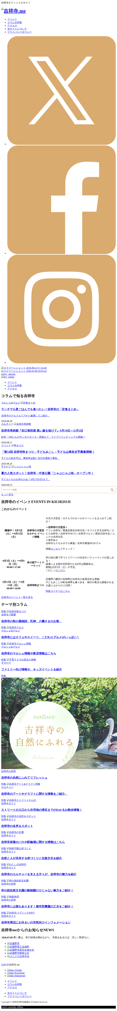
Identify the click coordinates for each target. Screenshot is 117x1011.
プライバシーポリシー (19, 32)
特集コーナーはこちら (58, 591)
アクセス (12, 25)
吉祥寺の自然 (8, 771)
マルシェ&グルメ (10, 403)
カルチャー (7, 424)
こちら (56, 549)
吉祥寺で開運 (8, 614)
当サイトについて (17, 28)
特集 (3, 611)
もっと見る (7, 494)
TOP (3, 964)
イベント (12, 19)
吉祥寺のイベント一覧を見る (17, 597)
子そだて (6, 466)
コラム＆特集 (14, 22)
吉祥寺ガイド (8, 803)
